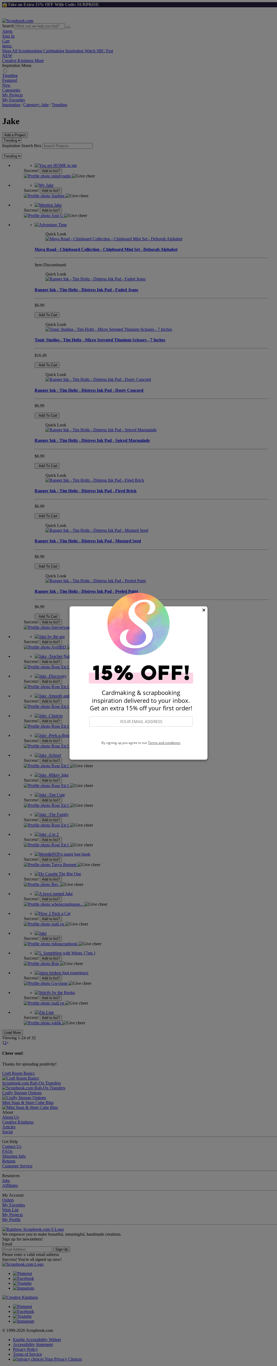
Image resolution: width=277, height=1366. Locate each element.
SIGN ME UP (141, 734)
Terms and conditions (164, 742)
